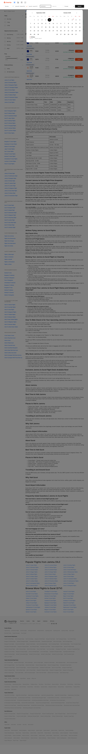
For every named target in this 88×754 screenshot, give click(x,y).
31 (76, 34)
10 (42, 23)
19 (49, 27)
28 (30, 34)
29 (34, 34)
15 (34, 27)
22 (34, 30)
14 (30, 27)
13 (53, 23)
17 (41, 27)
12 (49, 23)
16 (38, 27)
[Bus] (21, 2)
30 (38, 34)
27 (53, 30)
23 (38, 30)
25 (45, 30)
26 (49, 30)
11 (45, 23)
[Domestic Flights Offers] (25, 2)
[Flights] (14, 2)
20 (53, 27)
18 (45, 27)
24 (42, 30)
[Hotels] (18, 2)
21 (30, 30)
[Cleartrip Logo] (7, 2)
